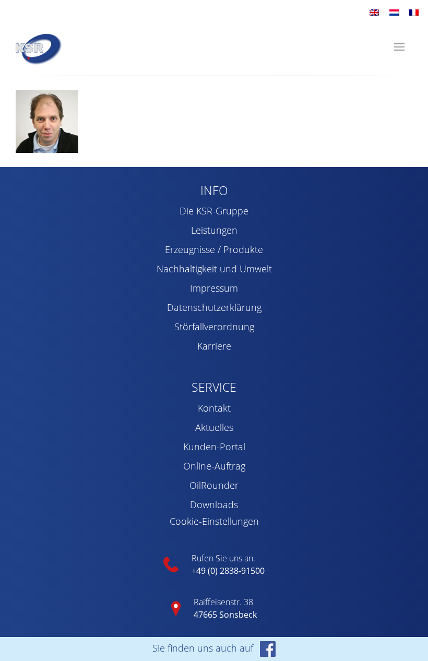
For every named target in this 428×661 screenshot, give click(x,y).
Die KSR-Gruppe (214, 211)
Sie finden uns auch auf (204, 648)
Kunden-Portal (214, 446)
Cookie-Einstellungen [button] (214, 521)
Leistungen (214, 230)
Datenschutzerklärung (214, 307)
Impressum (214, 288)
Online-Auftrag (214, 466)
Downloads (214, 504)
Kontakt (214, 408)
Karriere (214, 346)
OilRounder (214, 485)
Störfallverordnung (214, 326)
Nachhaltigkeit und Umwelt (214, 268)
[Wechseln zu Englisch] (374, 11)
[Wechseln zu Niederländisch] (394, 11)
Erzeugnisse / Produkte (214, 249)
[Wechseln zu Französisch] (414, 11)
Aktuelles (214, 427)
